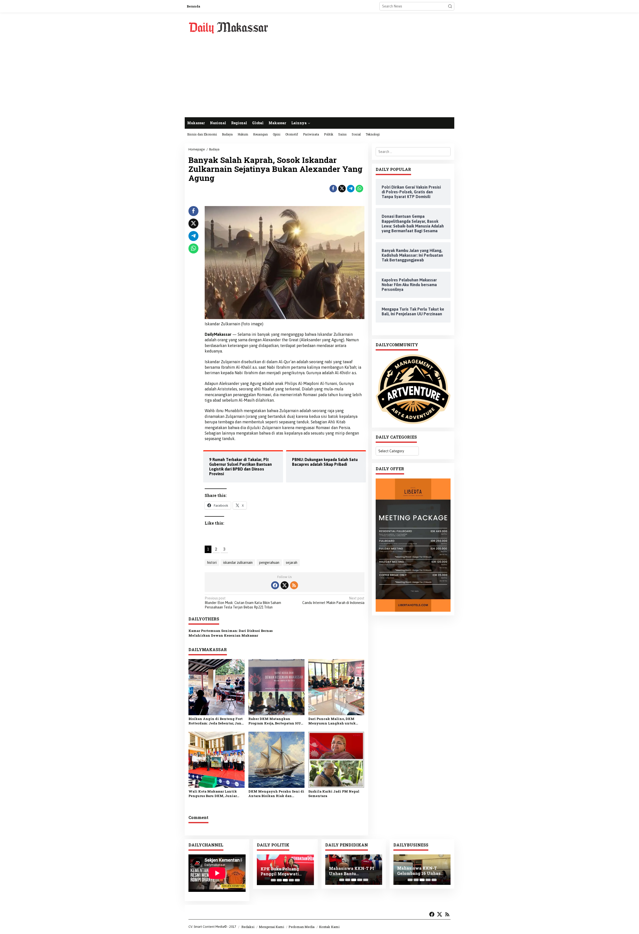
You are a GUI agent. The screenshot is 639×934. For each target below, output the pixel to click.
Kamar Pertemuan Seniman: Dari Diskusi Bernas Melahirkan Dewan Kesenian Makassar (230, 632)
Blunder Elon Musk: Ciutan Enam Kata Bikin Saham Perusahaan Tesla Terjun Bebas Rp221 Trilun (243, 602)
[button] (450, 6)
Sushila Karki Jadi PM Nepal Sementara (333, 793)
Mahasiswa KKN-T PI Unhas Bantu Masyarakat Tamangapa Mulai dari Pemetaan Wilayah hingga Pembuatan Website (352, 871)
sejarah (291, 563)
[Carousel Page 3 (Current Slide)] (285, 880)
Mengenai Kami (271, 927)
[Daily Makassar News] (228, 27)
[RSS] (294, 585)
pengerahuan (269, 563)
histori (212, 563)
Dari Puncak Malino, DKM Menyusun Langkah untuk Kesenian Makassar (332, 720)
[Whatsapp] (359, 188)
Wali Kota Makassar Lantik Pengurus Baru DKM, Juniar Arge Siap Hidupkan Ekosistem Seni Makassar (215, 793)
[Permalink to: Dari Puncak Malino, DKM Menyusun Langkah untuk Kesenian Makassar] (336, 687)
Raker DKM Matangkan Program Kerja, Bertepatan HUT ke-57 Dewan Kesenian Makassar (275, 720)
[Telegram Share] (350, 188)
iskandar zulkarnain (238, 563)
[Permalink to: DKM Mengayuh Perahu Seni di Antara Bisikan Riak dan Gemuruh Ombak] (276, 759)
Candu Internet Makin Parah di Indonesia (333, 600)
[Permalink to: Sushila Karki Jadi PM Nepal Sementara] (336, 759)
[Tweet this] (342, 188)
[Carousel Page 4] (291, 880)
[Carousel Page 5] (297, 880)
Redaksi (247, 927)
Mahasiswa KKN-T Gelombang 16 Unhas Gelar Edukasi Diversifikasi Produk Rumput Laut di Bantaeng (419, 871)
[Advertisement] (319, 80)
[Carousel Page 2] (279, 880)
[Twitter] (285, 585)
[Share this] (333, 188)
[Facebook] (275, 585)
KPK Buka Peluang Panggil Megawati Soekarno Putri (280, 871)
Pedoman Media (302, 927)
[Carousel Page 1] (273, 880)
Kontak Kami (329, 927)
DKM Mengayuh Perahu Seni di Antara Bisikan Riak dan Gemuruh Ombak (276, 793)
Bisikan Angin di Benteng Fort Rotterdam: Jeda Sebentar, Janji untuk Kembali (216, 720)
